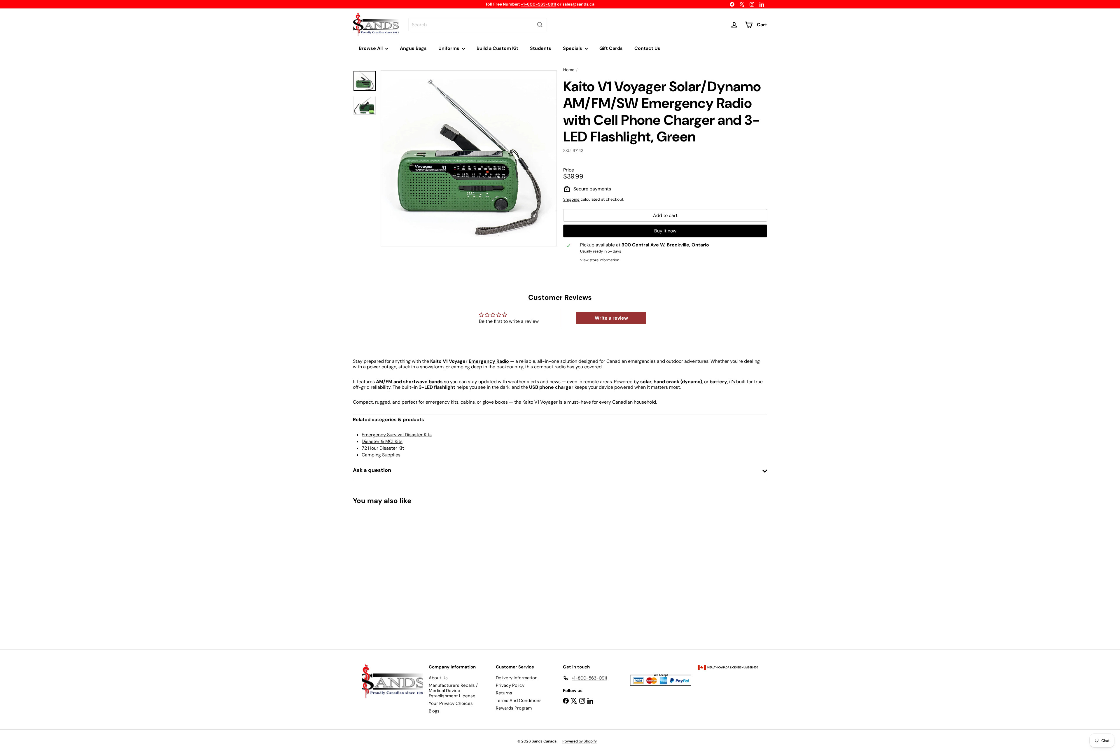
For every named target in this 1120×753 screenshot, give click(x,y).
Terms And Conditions (519, 700)
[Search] (540, 24)
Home (568, 69)
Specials (573, 48)
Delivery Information (517, 678)
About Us (438, 678)
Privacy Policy (510, 685)
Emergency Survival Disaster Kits (397, 435)
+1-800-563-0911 (538, 4)
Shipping (571, 199)
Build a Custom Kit (497, 48)
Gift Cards (611, 48)
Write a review (611, 318)
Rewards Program (514, 708)
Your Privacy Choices (451, 703)
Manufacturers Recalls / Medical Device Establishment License (453, 690)
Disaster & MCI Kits (382, 441)
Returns (504, 693)
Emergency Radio (489, 361)
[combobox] (477, 24)
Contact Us (647, 48)
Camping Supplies (381, 455)
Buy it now (665, 231)
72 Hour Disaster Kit (383, 448)
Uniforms (449, 48)
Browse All (371, 48)
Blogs (434, 711)
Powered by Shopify (579, 741)
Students (540, 48)
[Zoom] (468, 158)
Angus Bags (413, 48)
